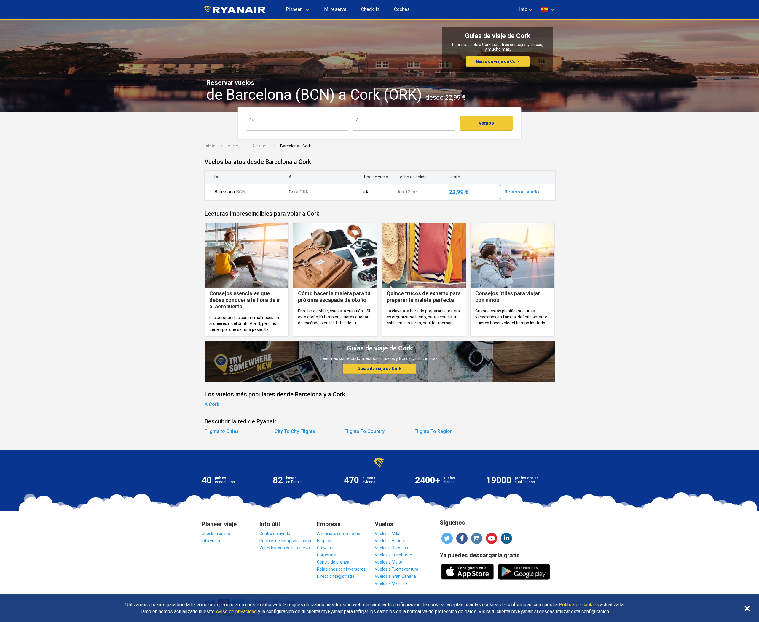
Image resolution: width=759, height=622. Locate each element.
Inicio (210, 146)
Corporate (326, 555)
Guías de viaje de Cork (498, 61)
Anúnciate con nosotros (339, 533)
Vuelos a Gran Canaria (395, 576)
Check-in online (216, 533)
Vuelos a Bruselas (391, 547)
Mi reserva (335, 9)
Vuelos (234, 146)
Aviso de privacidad (236, 611)
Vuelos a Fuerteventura (396, 569)
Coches (402, 9)
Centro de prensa (333, 562)
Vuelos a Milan (388, 533)
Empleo (324, 540)
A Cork (212, 404)
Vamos (486, 123)
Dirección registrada (335, 576)
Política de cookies (579, 604)
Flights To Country (365, 431)
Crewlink (325, 547)
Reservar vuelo (521, 192)
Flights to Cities (222, 431)
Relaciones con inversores (341, 569)
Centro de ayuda (274, 533)
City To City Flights (295, 431)
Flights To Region (433, 431)
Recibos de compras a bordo (285, 540)
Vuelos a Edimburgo (393, 555)
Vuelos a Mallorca (391, 583)
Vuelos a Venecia (391, 540)
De (251, 120)
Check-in (370, 9)
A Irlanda (260, 146)
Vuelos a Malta (388, 562)
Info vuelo (211, 540)
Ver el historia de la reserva (284, 547)
